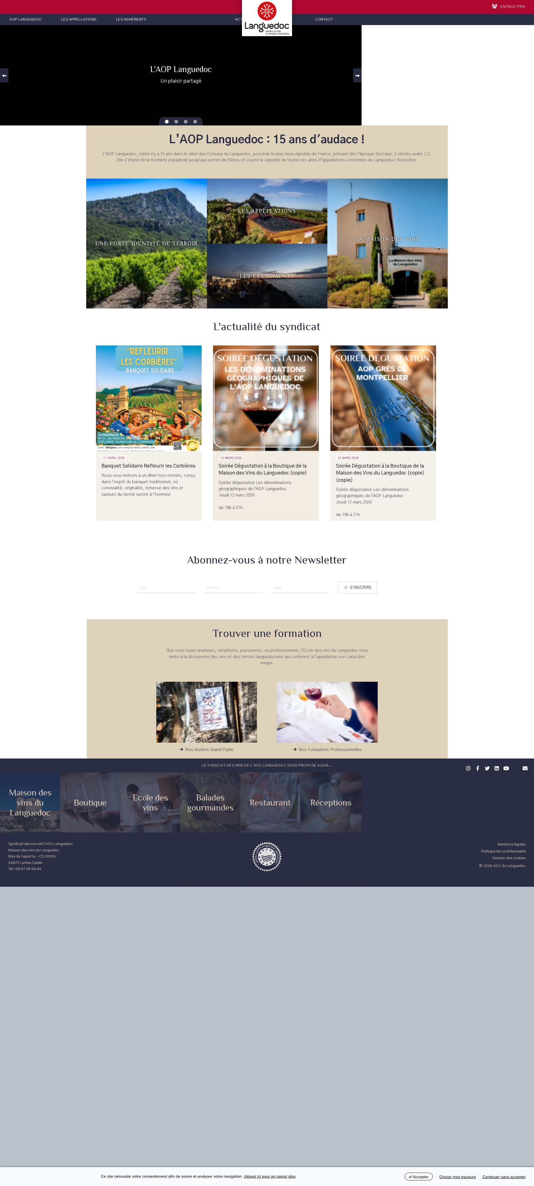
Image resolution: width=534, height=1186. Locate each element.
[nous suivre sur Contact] (524, 768)
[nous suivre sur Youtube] (505, 768)
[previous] (4, 75)
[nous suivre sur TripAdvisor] (515, 764)
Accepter (420, 1177)
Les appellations (79, 19)
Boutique (90, 802)
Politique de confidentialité (503, 851)
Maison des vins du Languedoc (30, 802)
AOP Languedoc (25, 19)
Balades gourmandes (210, 802)
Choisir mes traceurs (457, 1177)
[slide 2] (185, 122)
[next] (357, 75)
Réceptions (331, 802)
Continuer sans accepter (504, 1177)
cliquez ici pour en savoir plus (270, 1176)
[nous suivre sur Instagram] (467, 768)
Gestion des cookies (509, 858)
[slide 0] (166, 122)
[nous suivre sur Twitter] (486, 768)
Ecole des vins (150, 802)
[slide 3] (195, 122)
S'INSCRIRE (361, 588)
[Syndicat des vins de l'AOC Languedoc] (267, 18)
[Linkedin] (496, 768)
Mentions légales (512, 844)
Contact (324, 19)
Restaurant (270, 802)
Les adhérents (131, 19)
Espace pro (513, 7)
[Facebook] (477, 768)
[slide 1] (176, 122)
